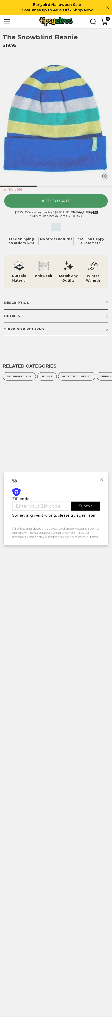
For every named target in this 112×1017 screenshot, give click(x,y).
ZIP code (20, 498)
